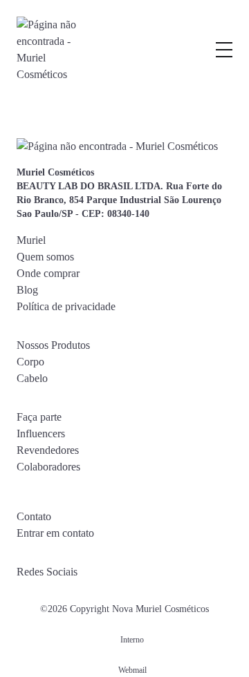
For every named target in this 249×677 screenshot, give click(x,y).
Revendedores (48, 450)
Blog (27, 290)
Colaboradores (48, 467)
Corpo (30, 362)
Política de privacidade (66, 306)
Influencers (41, 433)
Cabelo (32, 378)
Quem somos (45, 257)
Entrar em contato (55, 533)
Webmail (132, 670)
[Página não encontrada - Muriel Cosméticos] (48, 50)
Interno (132, 640)
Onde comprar (48, 273)
